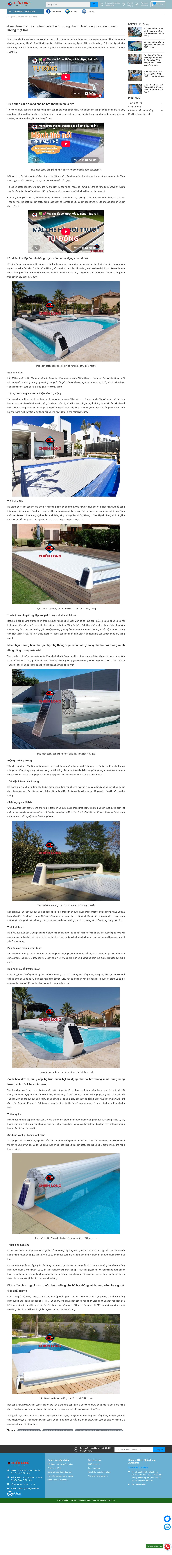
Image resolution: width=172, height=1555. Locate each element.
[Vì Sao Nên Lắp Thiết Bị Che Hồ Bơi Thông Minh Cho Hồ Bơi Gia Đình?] (135, 89)
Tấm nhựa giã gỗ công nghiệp (60, 1476)
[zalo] (167, 1527)
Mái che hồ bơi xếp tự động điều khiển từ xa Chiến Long (154, 44)
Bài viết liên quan (138, 24)
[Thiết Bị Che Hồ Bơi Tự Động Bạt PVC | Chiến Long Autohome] (135, 75)
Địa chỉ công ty (130, 4)
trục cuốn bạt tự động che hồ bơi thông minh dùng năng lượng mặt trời (99, 1430)
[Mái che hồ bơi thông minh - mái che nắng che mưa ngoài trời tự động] (135, 32)
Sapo (112, 1500)
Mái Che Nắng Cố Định (139, 114)
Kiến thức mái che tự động (140, 110)
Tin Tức (74, 11)
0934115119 (109, 5)
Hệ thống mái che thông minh (60, 1464)
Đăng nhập (144, 5)
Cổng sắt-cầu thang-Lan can (60, 1472)
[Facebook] (167, 1518)
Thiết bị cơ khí (135, 103)
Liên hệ (91, 11)
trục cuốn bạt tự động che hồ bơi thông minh (58, 1430)
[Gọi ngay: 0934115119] (167, 1547)
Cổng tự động (134, 106)
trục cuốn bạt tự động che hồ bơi (29, 1430)
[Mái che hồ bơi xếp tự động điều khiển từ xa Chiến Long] (135, 46)
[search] (94, 4)
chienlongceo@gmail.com (28, 1488)
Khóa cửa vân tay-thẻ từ (58, 1480)
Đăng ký (159, 1449)
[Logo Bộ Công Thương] (14, 1493)
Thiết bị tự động (54, 1468)
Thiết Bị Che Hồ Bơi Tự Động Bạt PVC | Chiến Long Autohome (154, 73)
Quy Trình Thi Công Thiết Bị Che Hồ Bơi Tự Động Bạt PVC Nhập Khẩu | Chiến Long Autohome (153, 60)
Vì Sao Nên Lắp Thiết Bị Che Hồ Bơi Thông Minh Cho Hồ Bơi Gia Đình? (153, 88)
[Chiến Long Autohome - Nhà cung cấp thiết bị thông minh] (23, 4)
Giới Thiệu (56, 11)
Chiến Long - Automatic (87, 1500)
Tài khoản (144, 3)
